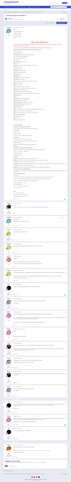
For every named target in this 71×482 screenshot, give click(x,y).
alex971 (8, 298)
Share (57, 18)
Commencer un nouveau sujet (50, 22)
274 (9, 410)
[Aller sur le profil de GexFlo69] (6, 19)
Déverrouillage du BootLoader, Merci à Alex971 (21, 185)
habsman (9, 256)
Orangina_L (8, 243)
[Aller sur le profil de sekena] (9, 233)
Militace (9, 312)
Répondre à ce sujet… (13, 466)
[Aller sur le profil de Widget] (9, 332)
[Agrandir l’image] (20, 182)
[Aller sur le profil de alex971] (9, 302)
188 (9, 453)
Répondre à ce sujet (61, 22)
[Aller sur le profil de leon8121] (9, 448)
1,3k (9, 351)
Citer (16, 199)
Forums (5, 9)
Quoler (8, 343)
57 (9, 35)
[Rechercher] (66, 7)
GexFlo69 (10, 18)
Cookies (45, 479)
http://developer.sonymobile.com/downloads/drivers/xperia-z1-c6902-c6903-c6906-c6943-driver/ (34, 450)
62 (9, 252)
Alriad (8, 203)
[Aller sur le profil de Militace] (9, 315)
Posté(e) (18, 27)
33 (9, 320)
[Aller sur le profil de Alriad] (9, 206)
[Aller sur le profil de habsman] (9, 259)
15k (9, 307)
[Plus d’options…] (65, 27)
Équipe (9, 9)
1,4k (9, 337)
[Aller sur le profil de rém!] (9, 288)
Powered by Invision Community (35, 480)
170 (9, 211)
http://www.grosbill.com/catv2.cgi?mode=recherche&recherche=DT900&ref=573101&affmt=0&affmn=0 (38, 405)
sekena (8, 229)
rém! (9, 284)
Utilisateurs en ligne (15, 9)
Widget (8, 328)
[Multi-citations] (14, 199)
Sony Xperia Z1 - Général (20, 19)
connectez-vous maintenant (37, 462)
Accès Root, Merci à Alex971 (18, 187)
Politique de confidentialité (32, 479)
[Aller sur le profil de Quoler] (9, 346)
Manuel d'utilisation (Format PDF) (19, 192)
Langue (26, 479)
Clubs (20, 9)
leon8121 (9, 444)
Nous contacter (40, 479)
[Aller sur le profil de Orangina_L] (9, 247)
